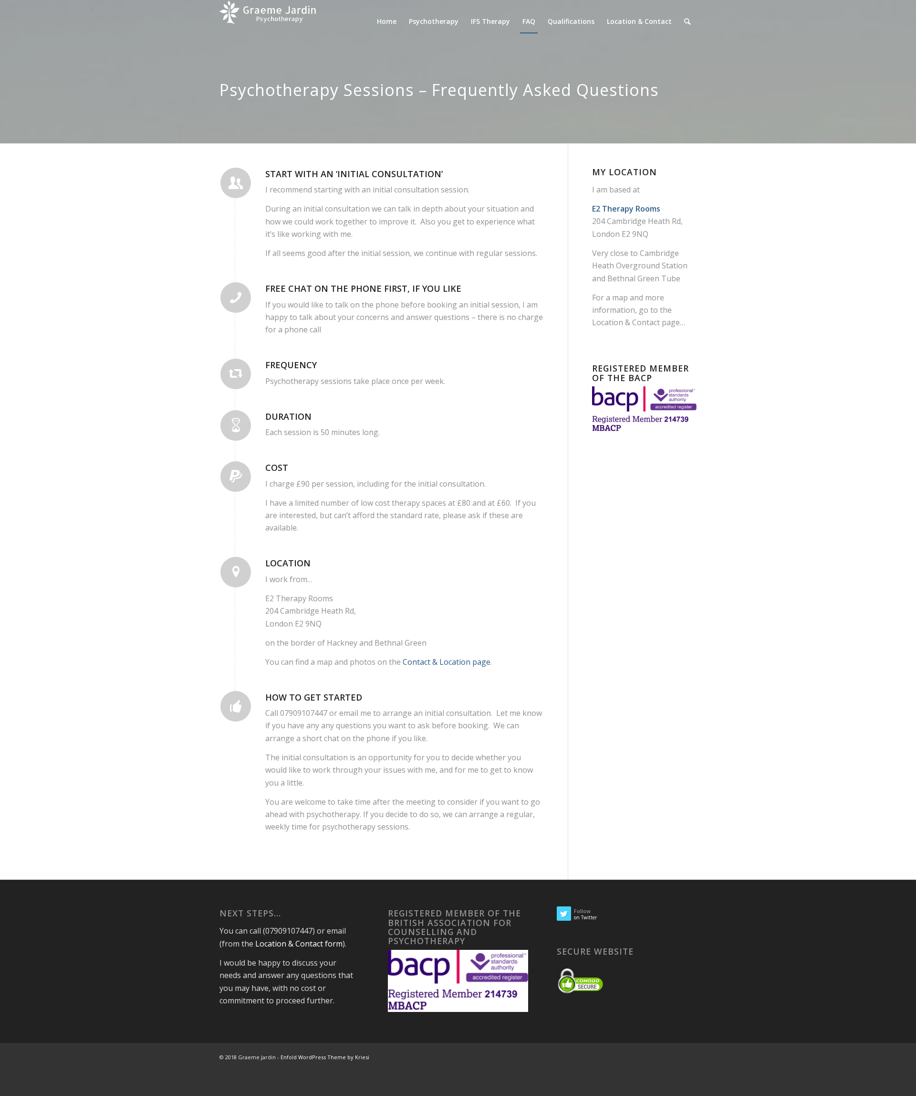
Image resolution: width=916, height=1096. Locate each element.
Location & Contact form (299, 943)
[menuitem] (387, 21)
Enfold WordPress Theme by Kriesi (325, 1057)
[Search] (687, 21)
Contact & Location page (446, 662)
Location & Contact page (636, 322)
